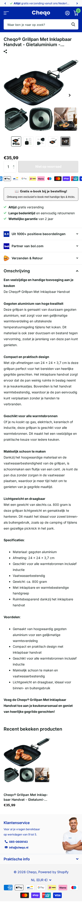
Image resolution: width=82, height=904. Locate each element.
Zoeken (73, 24)
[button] (5, 3)
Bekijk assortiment (6, 13)
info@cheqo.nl (18, 847)
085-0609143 (18, 841)
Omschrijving (17, 270)
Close (41, 859)
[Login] (67, 13)
